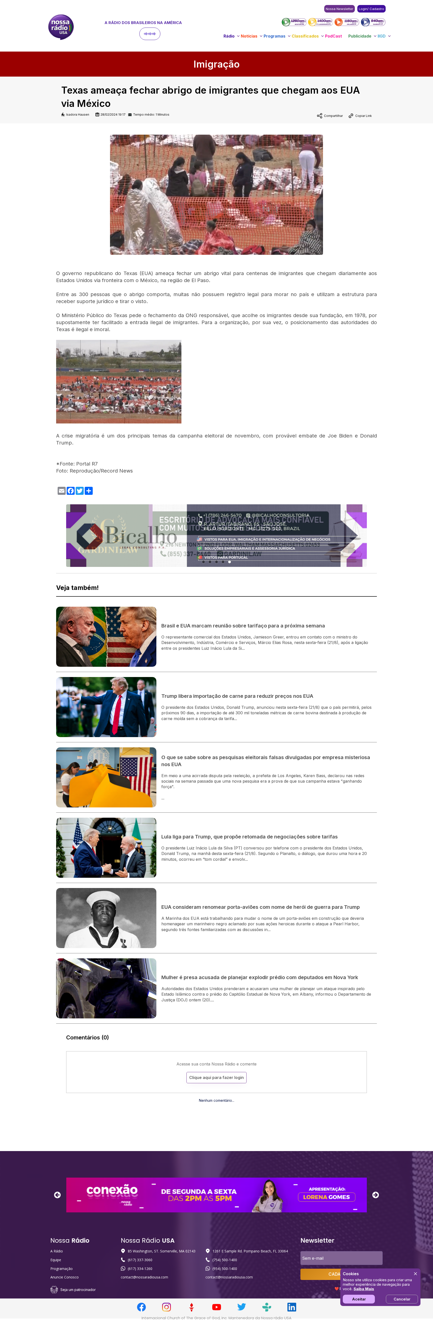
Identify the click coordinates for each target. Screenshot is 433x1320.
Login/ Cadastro (371, 9)
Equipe (55, 1259)
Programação (61, 1268)
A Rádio (56, 1251)
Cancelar (402, 1299)
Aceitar (359, 1299)
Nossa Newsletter (339, 9)
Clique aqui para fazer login (216, 1077)
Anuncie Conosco (64, 1277)
